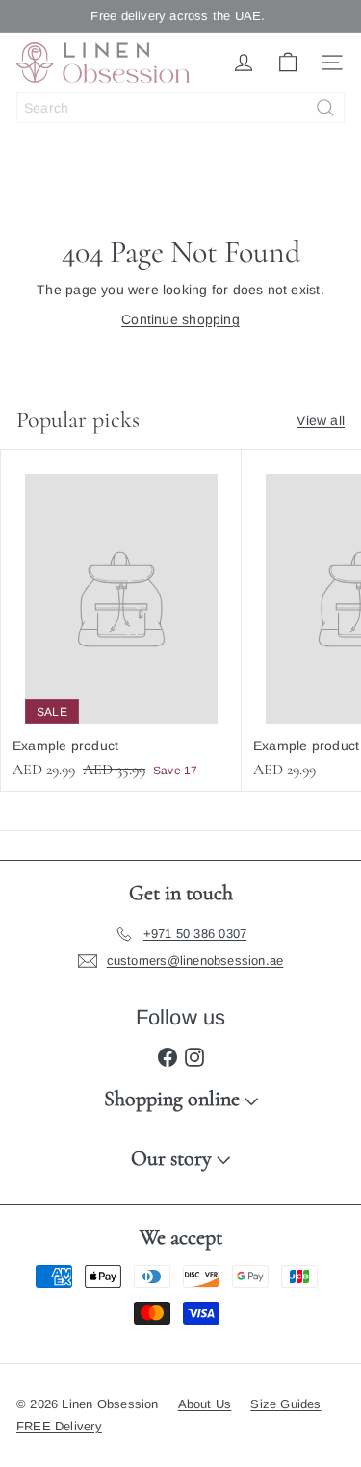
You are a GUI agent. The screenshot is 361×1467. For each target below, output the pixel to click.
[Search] (325, 107)
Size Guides (285, 1404)
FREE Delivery (59, 1426)
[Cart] (288, 62)
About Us (205, 1404)
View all (321, 420)
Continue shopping (180, 319)
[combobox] (180, 107)
